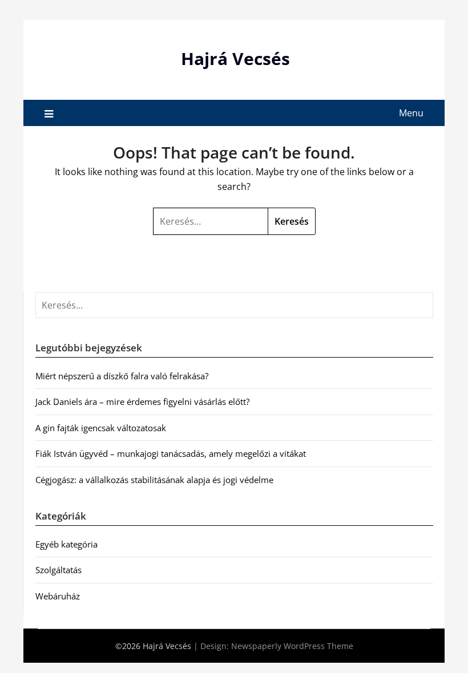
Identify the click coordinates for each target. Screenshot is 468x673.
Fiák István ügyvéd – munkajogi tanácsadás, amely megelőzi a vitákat (170, 453)
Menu (411, 113)
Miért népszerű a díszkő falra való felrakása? (121, 376)
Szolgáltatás (58, 569)
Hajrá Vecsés (235, 58)
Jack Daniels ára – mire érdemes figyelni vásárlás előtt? (142, 401)
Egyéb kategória (66, 544)
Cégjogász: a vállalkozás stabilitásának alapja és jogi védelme (154, 479)
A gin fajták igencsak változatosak (100, 427)
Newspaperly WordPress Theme (292, 645)
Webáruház (57, 596)
